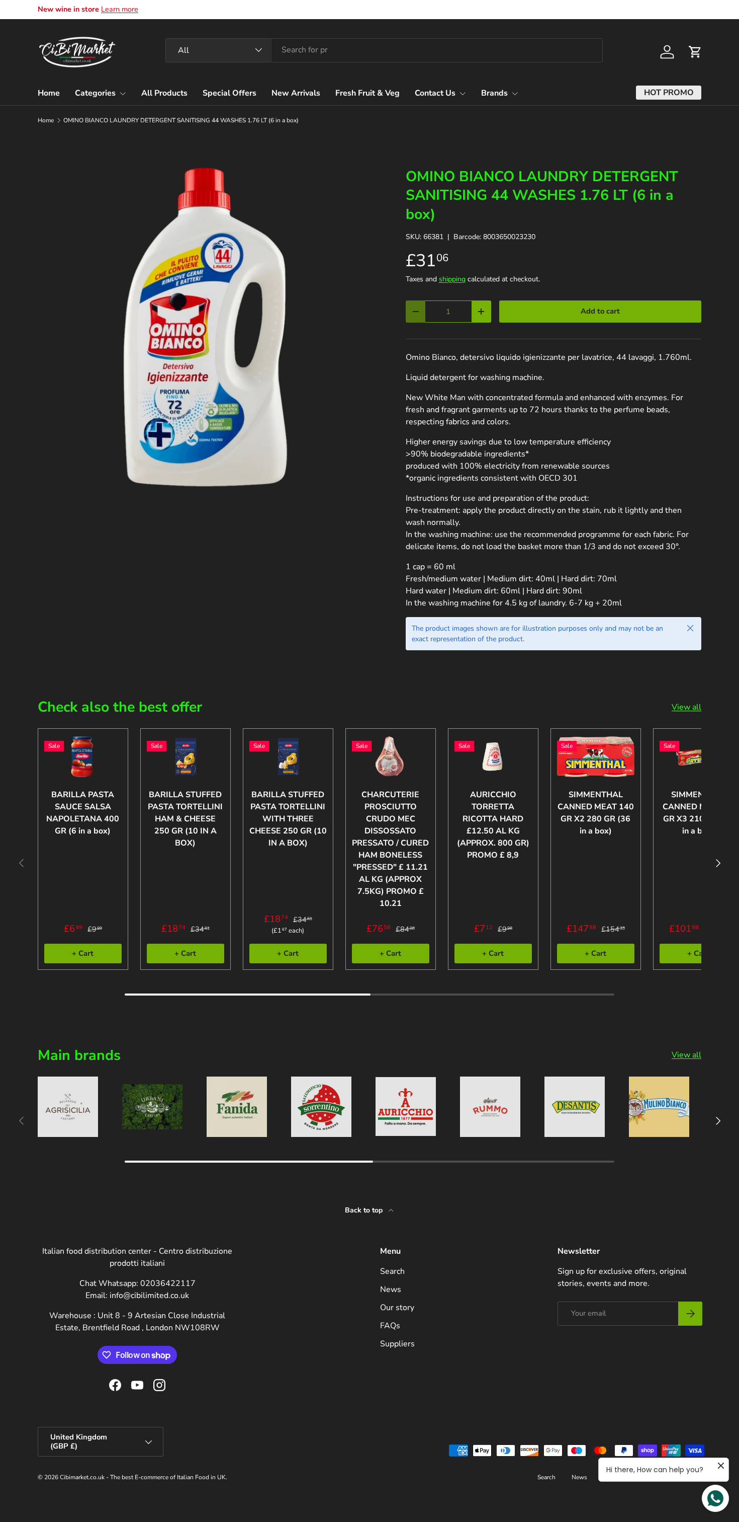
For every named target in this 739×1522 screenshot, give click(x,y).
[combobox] (384, 49)
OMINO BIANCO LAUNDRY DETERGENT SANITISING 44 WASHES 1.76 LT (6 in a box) (181, 120)
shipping (452, 279)
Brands (494, 93)
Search (392, 1271)
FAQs (390, 1325)
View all (686, 707)
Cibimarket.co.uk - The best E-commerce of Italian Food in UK (143, 1477)
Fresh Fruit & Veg (367, 93)
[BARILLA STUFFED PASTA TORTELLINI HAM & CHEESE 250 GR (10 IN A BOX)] (185, 757)
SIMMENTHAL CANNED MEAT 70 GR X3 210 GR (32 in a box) (698, 812)
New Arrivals (295, 93)
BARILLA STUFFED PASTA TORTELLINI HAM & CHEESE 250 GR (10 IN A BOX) (185, 819)
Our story (397, 1307)
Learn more (119, 9)
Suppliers (397, 1343)
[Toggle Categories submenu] (123, 94)
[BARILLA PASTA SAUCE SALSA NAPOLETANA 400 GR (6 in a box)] (83, 757)
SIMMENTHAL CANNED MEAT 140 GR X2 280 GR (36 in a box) (596, 812)
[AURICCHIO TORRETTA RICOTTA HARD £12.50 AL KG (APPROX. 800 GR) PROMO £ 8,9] (493, 757)
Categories (95, 93)
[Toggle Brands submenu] (515, 94)
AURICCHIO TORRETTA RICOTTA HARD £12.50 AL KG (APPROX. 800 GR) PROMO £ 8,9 (493, 825)
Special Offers (229, 93)
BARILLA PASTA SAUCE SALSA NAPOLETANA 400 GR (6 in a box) (82, 812)
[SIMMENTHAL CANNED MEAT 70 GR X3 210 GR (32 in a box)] (698, 757)
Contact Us (435, 93)
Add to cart (600, 311)
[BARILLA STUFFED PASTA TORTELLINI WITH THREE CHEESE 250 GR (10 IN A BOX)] (288, 757)
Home (49, 93)
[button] (695, 52)
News (390, 1289)
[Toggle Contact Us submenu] (462, 94)
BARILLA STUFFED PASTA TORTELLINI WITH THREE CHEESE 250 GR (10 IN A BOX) (288, 819)
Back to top (365, 1210)
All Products (164, 93)
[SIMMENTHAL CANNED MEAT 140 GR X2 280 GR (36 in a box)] (595, 757)
